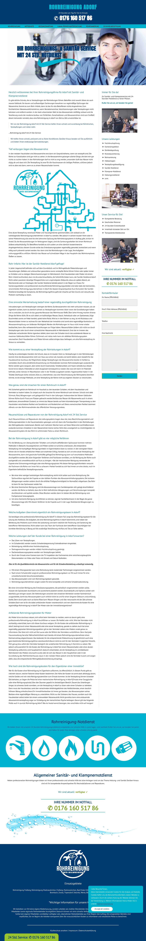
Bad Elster (81, 890)
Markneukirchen (70, 890)
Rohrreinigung (14, 26)
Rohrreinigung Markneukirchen (44, 890)
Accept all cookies (102, 909)
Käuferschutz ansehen (58, 930)
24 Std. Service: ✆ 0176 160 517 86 (31, 937)
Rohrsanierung (92, 26)
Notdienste (29, 26)
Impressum (73, 930)
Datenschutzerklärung (87, 930)
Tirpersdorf (68, 892)
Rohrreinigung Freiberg (22, 890)
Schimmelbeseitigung (112, 26)
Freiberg (60, 890)
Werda (83, 892)
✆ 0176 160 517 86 (73, 18)
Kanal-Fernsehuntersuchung (69, 26)
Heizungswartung (45, 26)
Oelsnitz (77, 892)
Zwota (61, 892)
